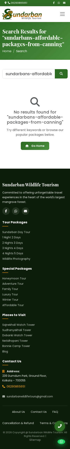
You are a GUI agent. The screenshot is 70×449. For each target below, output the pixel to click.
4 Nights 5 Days (12, 253)
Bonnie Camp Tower (16, 346)
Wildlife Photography (16, 259)
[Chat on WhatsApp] (61, 441)
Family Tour (10, 289)
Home (6, 51)
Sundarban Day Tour (16, 232)
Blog (5, 351)
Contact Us (39, 412)
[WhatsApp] (59, 3)
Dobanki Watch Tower (17, 335)
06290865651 (19, 2)
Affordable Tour (13, 305)
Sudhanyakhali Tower (16, 330)
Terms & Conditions (54, 423)
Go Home (38, 146)
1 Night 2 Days (11, 237)
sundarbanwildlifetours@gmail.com (30, 396)
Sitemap (35, 440)
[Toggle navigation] (62, 14)
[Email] (64, 3)
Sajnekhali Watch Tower (18, 325)
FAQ (55, 412)
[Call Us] (59, 426)
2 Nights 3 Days (12, 243)
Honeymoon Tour (14, 278)
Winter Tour (10, 300)
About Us (18, 412)
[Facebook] (54, 3)
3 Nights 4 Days (12, 248)
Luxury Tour (10, 294)
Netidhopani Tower (15, 341)
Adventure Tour (13, 284)
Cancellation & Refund (18, 423)
